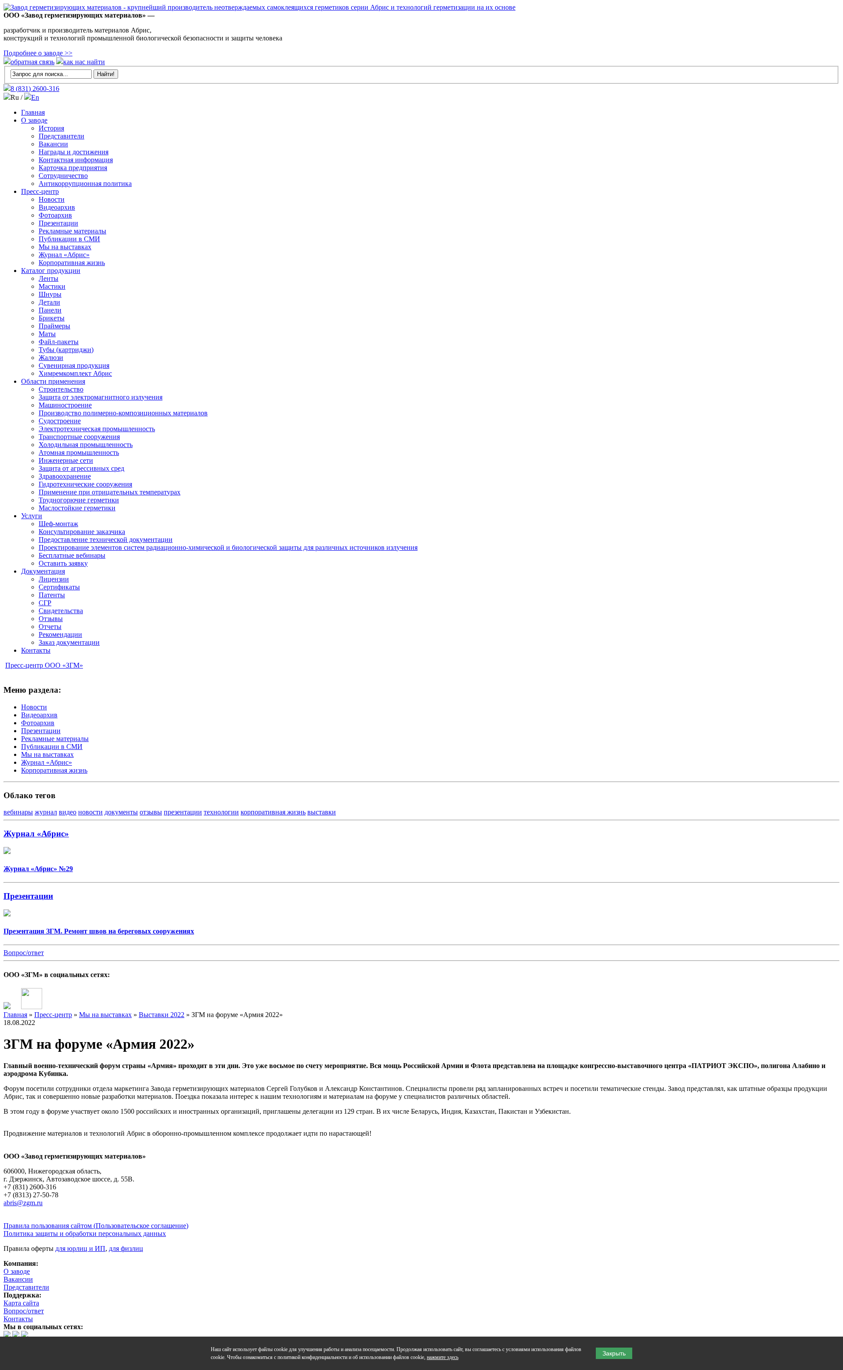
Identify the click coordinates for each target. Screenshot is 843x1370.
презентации (183, 812)
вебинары (18, 812)
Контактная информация (76, 160)
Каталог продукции (50, 270)
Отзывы (51, 618)
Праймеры (54, 326)
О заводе (34, 120)
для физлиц (126, 1248)
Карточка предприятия (73, 167)
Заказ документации (69, 642)
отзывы (151, 812)
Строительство (61, 389)
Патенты (52, 595)
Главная (33, 112)
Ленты (48, 278)
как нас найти (84, 61)
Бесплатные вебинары (72, 555)
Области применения (53, 381)
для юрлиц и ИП (80, 1248)
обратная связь (32, 61)
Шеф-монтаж (58, 523)
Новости (52, 199)
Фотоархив (55, 215)
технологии (221, 812)
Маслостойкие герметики (77, 508)
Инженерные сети (66, 460)
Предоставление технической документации (106, 539)
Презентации (58, 223)
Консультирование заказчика (82, 531)
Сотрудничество (63, 175)
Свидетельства (61, 610)
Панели (50, 310)
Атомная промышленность (79, 452)
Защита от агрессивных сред (81, 468)
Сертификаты (59, 587)
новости (90, 812)
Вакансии (53, 144)
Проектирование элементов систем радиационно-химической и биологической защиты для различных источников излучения (228, 547)
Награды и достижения (73, 152)
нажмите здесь (442, 1357)
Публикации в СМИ (69, 239)
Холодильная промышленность (86, 444)
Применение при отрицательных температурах (109, 492)
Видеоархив (57, 207)
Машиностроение (65, 405)
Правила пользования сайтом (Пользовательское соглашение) (96, 1225)
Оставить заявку (63, 563)
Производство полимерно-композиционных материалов (123, 413)
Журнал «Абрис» (64, 254)
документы (121, 812)
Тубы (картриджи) (66, 349)
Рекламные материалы (72, 231)
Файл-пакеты (59, 341)
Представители (61, 136)
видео (67, 812)
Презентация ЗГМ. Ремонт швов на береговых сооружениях (99, 931)
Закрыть (614, 1353)
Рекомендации (60, 634)
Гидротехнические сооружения (85, 484)
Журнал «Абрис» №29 (38, 868)
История (51, 128)
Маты (47, 334)
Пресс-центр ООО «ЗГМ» (44, 665)
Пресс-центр (40, 191)
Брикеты (52, 318)
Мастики (52, 286)
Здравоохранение (65, 476)
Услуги (31, 516)
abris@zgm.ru (23, 1202)
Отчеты (50, 626)
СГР (45, 603)
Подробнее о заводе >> (38, 53)
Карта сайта (21, 1303)
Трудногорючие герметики (79, 500)
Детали (49, 302)
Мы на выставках (65, 247)
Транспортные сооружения (79, 436)
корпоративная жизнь (273, 812)
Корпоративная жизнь (72, 262)
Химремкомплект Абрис (75, 373)
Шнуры (50, 294)
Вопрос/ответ (24, 952)
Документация (43, 571)
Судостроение (60, 421)
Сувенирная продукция (74, 365)
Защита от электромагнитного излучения (100, 397)
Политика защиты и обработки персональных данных (85, 1233)
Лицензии (54, 579)
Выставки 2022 (161, 1014)
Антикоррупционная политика (85, 183)
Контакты (35, 650)
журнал (46, 812)
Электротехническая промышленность (97, 428)
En (35, 97)
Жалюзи (51, 357)
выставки (321, 812)
